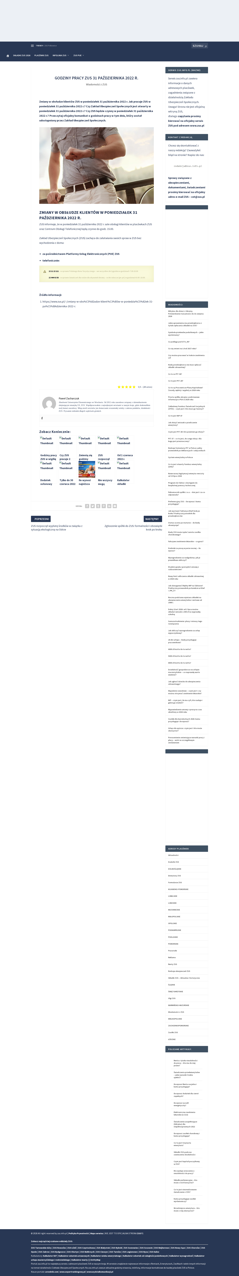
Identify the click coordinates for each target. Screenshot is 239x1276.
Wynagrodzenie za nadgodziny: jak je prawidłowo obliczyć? (184, 558)
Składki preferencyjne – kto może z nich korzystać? (185, 1181)
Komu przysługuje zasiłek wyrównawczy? (185, 1200)
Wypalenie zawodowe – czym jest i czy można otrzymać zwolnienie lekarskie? (185, 692)
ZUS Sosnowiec (131, 1247)
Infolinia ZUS (59, 55)
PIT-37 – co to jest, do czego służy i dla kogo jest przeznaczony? (185, 439)
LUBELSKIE (172, 896)
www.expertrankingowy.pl (72, 1271)
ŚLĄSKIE (171, 984)
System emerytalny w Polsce (180, 457)
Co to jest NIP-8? (175, 415)
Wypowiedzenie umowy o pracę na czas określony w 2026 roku (185, 710)
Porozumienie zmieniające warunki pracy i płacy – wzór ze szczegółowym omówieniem (186, 740)
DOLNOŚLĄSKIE (174, 869)
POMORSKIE (173, 944)
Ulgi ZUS (172, 998)
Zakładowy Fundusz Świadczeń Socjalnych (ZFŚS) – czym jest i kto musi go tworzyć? (186, 407)
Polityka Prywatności (79, 1233)
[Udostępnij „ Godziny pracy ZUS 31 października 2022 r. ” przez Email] (115, 506)
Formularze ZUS (175, 882)
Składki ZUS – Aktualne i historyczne (184, 978)
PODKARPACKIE (174, 930)
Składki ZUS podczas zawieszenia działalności (184, 1153)
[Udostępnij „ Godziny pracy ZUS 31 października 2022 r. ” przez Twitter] (92, 506)
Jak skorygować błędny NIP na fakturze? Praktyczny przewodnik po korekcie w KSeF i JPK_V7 (186, 588)
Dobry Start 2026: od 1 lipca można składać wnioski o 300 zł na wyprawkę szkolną (184, 612)
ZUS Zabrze (43, 1252)
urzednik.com (51, 1271)
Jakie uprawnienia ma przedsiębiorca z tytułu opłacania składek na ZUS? (185, 324)
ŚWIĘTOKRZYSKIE (175, 991)
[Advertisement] (119, 20)
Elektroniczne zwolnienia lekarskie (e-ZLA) (184, 1113)
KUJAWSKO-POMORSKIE (178, 889)
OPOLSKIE (172, 923)
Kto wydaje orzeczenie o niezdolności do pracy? (184, 1172)
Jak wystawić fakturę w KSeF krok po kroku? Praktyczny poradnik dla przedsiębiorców (184, 513)
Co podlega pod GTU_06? (178, 341)
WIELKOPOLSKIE (175, 1019)
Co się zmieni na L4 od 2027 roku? (182, 348)
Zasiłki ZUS (173, 1032)
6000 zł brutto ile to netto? (179, 649)
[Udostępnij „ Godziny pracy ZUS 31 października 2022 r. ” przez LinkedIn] (109, 506)
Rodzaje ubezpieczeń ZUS (179, 971)
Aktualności (173, 855)
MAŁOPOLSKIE (174, 916)
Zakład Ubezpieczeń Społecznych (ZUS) (62, 238)
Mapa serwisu (96, 1233)
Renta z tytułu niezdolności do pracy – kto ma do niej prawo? (186, 1063)
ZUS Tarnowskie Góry (41, 1247)
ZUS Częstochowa (86, 1247)
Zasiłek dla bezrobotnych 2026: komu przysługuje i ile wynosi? (184, 720)
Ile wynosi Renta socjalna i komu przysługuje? (185, 1085)
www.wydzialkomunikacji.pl (100, 1271)
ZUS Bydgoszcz (58, 1252)
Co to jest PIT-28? (175, 381)
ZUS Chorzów (193, 1247)
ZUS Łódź (71, 1247)
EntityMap (95, 1260)
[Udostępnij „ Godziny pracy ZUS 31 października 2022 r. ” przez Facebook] (87, 506)
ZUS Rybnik (116, 1247)
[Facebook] (42, 418)
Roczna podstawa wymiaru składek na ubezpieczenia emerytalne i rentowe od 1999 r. (185, 600)
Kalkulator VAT (50, 1256)
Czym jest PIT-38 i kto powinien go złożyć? (186, 432)
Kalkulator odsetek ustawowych (74, 1256)
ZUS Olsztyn (73, 1252)
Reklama (172, 957)
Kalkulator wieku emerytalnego (106, 1256)
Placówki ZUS (41, 55)
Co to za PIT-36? (175, 374)
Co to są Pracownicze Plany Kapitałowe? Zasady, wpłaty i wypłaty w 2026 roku (185, 388)
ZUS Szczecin (146, 1247)
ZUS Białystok (103, 1247)
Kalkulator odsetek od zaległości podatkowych (145, 1256)
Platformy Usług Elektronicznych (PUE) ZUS (92, 254)
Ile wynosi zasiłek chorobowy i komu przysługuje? (187, 1134)
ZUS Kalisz (154, 1252)
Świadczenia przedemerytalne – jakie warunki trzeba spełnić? (187, 1075)
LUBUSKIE (172, 903)
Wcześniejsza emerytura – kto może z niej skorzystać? (187, 1209)
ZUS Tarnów (115, 1252)
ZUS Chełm (48, 45)
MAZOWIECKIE (174, 909)
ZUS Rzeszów (59, 1247)
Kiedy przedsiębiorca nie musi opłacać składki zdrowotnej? (184, 365)
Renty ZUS (172, 964)
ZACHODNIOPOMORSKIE (178, 1025)
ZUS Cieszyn (102, 1252)
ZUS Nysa (143, 1252)
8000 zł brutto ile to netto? (179, 663)
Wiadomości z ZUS (96, 84)
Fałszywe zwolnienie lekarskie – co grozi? (185, 541)
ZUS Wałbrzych (87, 1252)
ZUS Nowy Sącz (178, 1247)
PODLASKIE (173, 937)
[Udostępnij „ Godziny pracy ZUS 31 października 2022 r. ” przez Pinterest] (103, 506)
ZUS (139, 1233)
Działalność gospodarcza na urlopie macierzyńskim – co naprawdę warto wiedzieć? (184, 672)
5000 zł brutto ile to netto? (179, 656)
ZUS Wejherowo (161, 1247)
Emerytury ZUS (174, 875)
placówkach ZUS (142, 224)
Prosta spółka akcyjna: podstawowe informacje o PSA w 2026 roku (183, 398)
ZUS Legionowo (129, 1252)
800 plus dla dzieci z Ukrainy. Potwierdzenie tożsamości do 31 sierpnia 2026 (186, 313)
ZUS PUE (77, 55)
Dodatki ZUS (173, 862)
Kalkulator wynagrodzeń (181, 1256)
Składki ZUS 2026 (21, 55)
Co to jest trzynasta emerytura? (182, 1144)
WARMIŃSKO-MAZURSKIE (178, 1005)
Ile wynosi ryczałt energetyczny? (181, 1104)
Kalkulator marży (80, 1260)
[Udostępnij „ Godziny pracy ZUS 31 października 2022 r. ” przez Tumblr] (98, 506)
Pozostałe (172, 950)
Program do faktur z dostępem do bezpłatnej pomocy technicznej (182, 484)
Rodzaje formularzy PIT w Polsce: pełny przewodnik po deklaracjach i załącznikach (186, 449)
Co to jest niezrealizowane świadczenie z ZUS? (185, 1190)
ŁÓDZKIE (172, 1039)
